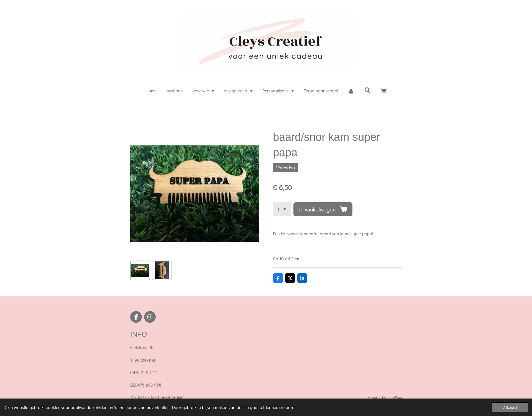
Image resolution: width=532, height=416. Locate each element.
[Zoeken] (367, 89)
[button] (140, 270)
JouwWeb (394, 397)
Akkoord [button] (510, 407)
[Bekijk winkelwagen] (383, 90)
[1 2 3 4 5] (282, 209)
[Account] (351, 90)
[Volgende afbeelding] (250, 193)
